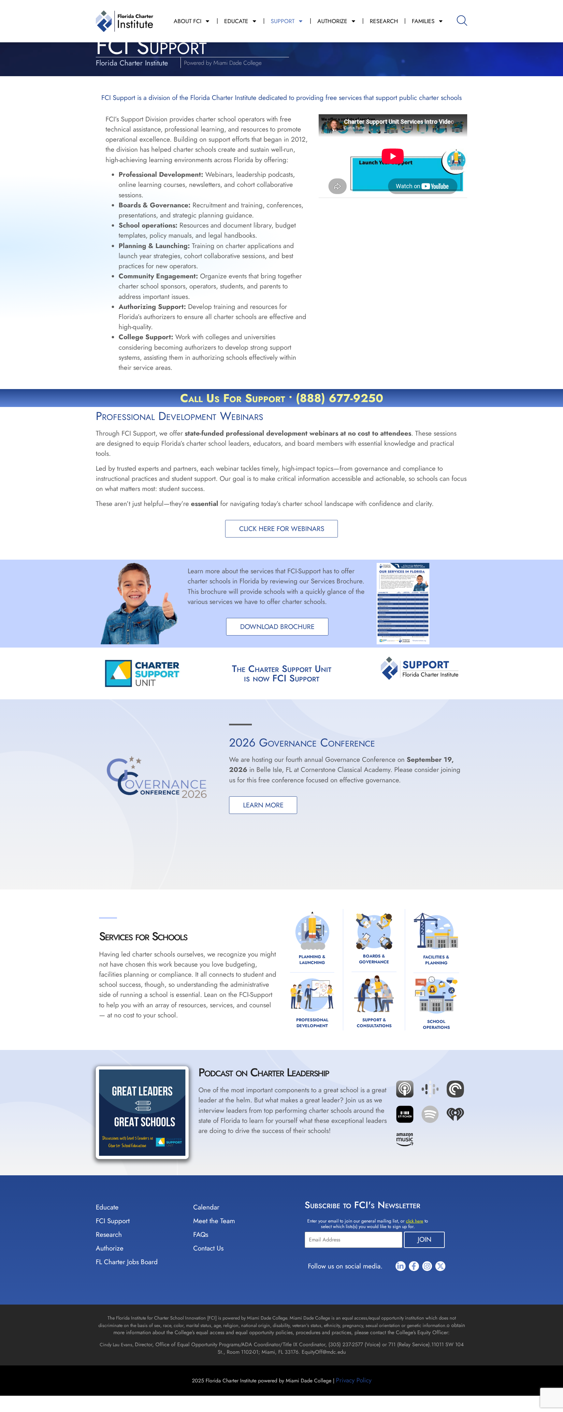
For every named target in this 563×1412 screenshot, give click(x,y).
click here (414, 1221)
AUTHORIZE (332, 21)
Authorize (109, 1248)
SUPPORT (283, 21)
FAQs (200, 1234)
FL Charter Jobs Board (127, 1262)
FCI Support (113, 1221)
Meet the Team (214, 1221)
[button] (430, 1071)
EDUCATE (236, 21)
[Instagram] (427, 1266)
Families (423, 21)
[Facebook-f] (414, 1266)
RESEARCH (384, 21)
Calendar (206, 1207)
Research (109, 1234)
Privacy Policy (353, 1380)
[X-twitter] (440, 1266)
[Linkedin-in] (401, 1266)
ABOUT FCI (187, 21)
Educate (107, 1207)
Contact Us (208, 1248)
